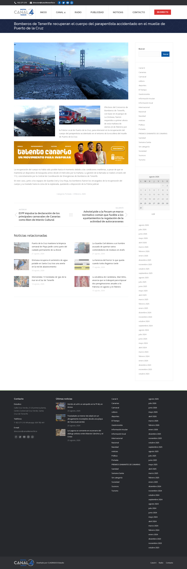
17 (141, 199)
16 (167, 194)
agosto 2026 (144, 225)
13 (154, 194)
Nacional (142, 111)
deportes (142, 85)
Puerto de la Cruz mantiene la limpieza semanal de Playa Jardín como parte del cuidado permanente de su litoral (49, 246)
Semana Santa (145, 142)
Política (142, 125)
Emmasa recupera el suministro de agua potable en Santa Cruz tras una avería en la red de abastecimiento (49, 263)
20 (154, 199)
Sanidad (142, 138)
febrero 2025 (144, 304)
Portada (68, 194)
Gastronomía (144, 94)
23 (167, 199)
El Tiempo (143, 90)
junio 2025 (143, 286)
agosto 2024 (144, 330)
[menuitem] (43, 12)
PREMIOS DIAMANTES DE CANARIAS (153, 133)
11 (145, 194)
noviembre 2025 (145, 264)
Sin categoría (144, 146)
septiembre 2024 (146, 325)
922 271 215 (22, 3)
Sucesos (142, 155)
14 (158, 194)
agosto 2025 (144, 277)
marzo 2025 (143, 299)
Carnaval (142, 76)
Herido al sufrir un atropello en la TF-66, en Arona (85, 405)
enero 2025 (143, 308)
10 (141, 194)
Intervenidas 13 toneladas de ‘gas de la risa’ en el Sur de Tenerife (49, 278)
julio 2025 (142, 282)
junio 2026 (143, 234)
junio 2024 (143, 339)
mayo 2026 (143, 238)
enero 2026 (143, 255)
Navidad (142, 116)
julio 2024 (142, 334)
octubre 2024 (144, 321)
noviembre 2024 (145, 317)
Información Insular (147, 98)
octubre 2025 (144, 269)
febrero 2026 (144, 251)
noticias (142, 120)
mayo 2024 (143, 343)
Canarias (142, 72)
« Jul (153, 213)
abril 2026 (143, 242)
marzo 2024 (143, 352)
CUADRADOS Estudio (56, 563)
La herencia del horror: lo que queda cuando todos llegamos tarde (108, 262)
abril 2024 (143, 347)
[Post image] (21, 247)
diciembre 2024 (145, 312)
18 (145, 199)
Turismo (142, 160)
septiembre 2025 (146, 273)
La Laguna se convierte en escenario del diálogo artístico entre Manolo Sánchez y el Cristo (85, 433)
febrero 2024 (144, 356)
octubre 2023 (144, 374)
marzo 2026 (143, 247)
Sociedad (142, 151)
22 (163, 199)
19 (150, 199)
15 (163, 194)
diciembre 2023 (145, 365)
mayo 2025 (143, 290)
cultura (141, 81)
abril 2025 (143, 295)
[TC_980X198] (71, 163)
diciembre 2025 (145, 260)
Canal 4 (142, 68)
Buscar (142, 49)
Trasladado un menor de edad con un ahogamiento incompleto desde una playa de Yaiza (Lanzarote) (85, 419)
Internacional (144, 107)
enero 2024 (143, 360)
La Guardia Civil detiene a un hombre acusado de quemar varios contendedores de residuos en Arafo (108, 246)
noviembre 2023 (145, 369)
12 (150, 194)
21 (158, 199)
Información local (146, 103)
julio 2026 (142, 229)
